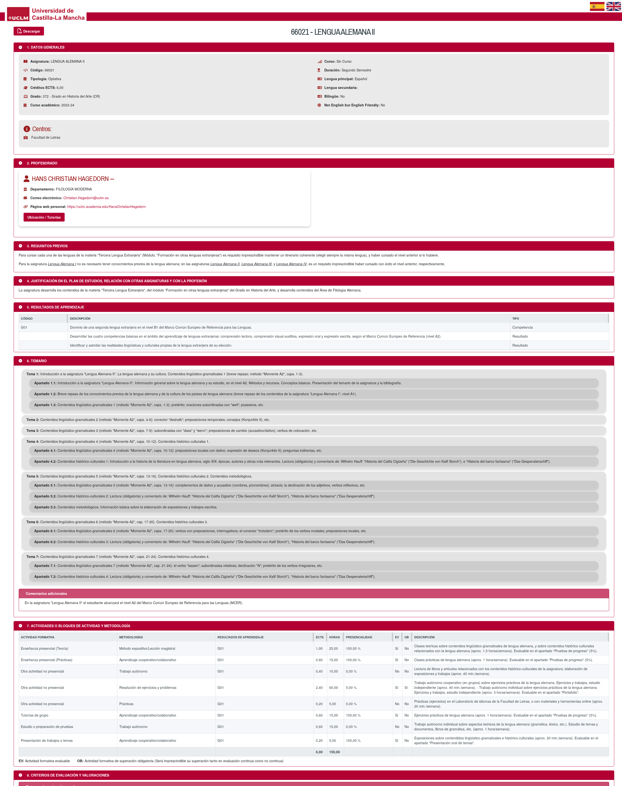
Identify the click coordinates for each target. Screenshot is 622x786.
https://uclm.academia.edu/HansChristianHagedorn (106, 206)
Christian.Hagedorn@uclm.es (86, 197)
